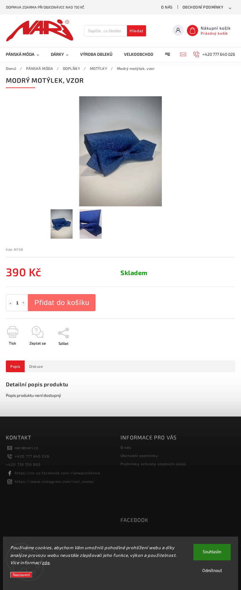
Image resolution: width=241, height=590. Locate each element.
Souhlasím (212, 552)
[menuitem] (25, 54)
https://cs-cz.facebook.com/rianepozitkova (57, 473)
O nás (167, 7)
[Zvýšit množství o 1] (23, 303)
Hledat (136, 30)
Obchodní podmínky (203, 7)
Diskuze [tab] (36, 366)
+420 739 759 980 (23, 464)
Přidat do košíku (61, 302)
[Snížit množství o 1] (10, 303)
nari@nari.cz (26, 447)
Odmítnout (212, 571)
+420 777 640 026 (32, 456)
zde (46, 562)
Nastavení (21, 575)
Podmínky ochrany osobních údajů (153, 463)
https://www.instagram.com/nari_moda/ (55, 481)
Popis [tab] (15, 366)
